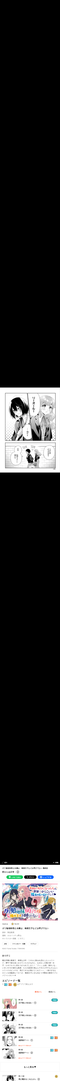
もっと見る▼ (30, 1067)
